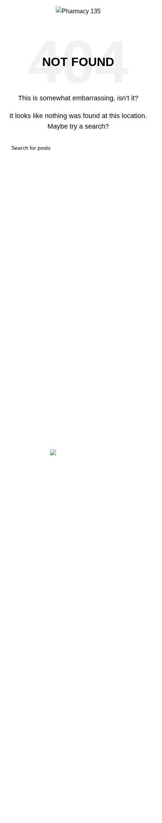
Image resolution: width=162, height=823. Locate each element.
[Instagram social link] (87, 493)
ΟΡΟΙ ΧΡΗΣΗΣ (26, 583)
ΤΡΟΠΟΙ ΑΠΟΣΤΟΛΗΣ (36, 547)
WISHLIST (20, 654)
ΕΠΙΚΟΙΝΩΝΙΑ (25, 630)
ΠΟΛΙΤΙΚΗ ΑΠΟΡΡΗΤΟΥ (39, 571)
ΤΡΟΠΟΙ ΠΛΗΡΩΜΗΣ (35, 534)
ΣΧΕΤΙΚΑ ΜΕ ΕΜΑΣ (33, 618)
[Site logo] (78, 11)
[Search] (8, 11)
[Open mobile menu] (147, 11)
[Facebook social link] (68, 493)
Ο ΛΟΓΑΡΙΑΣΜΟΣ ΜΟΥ (37, 642)
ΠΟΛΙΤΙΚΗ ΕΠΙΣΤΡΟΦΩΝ (41, 559)
